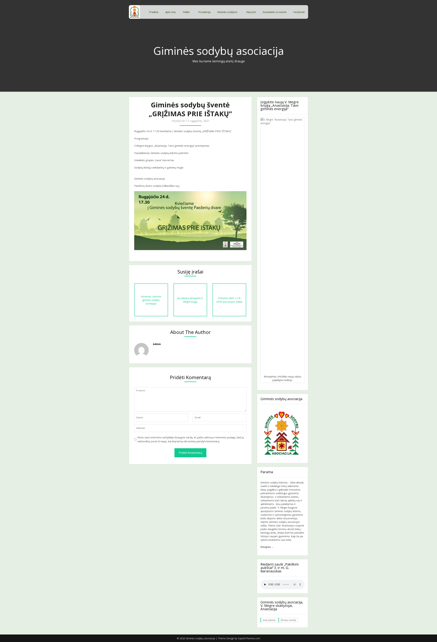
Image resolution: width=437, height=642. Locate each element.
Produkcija (204, 12)
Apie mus (170, 12)
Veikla (186, 12)
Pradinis (153, 12)
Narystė (251, 12)
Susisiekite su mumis (275, 12)
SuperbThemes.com (249, 638)
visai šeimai (269, 620)
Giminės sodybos (227, 12)
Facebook (299, 12)
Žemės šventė (288, 620)
